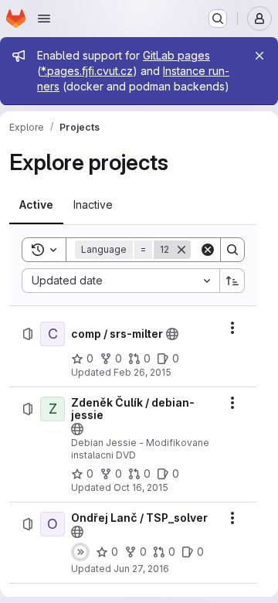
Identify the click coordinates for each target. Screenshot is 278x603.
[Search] (232, 249)
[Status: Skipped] (80, 552)
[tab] (36, 205)
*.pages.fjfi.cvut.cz (87, 70)
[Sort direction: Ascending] (232, 280)
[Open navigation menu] (44, 18)
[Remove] (181, 249)
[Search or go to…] (217, 18)
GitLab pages (176, 55)
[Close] (259, 55)
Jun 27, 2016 (141, 568)
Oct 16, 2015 (141, 487)
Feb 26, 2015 (142, 372)
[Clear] (207, 249)
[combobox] (120, 280)
